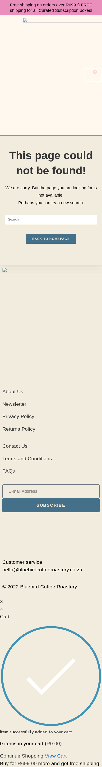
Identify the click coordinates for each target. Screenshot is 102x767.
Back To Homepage (51, 239)
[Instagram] (51, 533)
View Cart (56, 755)
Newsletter (14, 404)
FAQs (8, 471)
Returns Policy (18, 429)
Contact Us (15, 446)
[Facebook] (51, 521)
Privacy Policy (18, 416)
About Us (12, 391)
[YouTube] (51, 545)
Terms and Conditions (27, 458)
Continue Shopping (21, 755)
